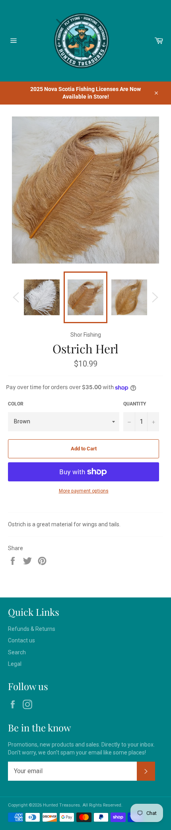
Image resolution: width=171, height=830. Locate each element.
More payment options (84, 491)
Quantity (134, 404)
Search (17, 652)
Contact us (21, 640)
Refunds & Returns (31, 629)
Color (15, 404)
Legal (14, 664)
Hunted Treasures (61, 805)
